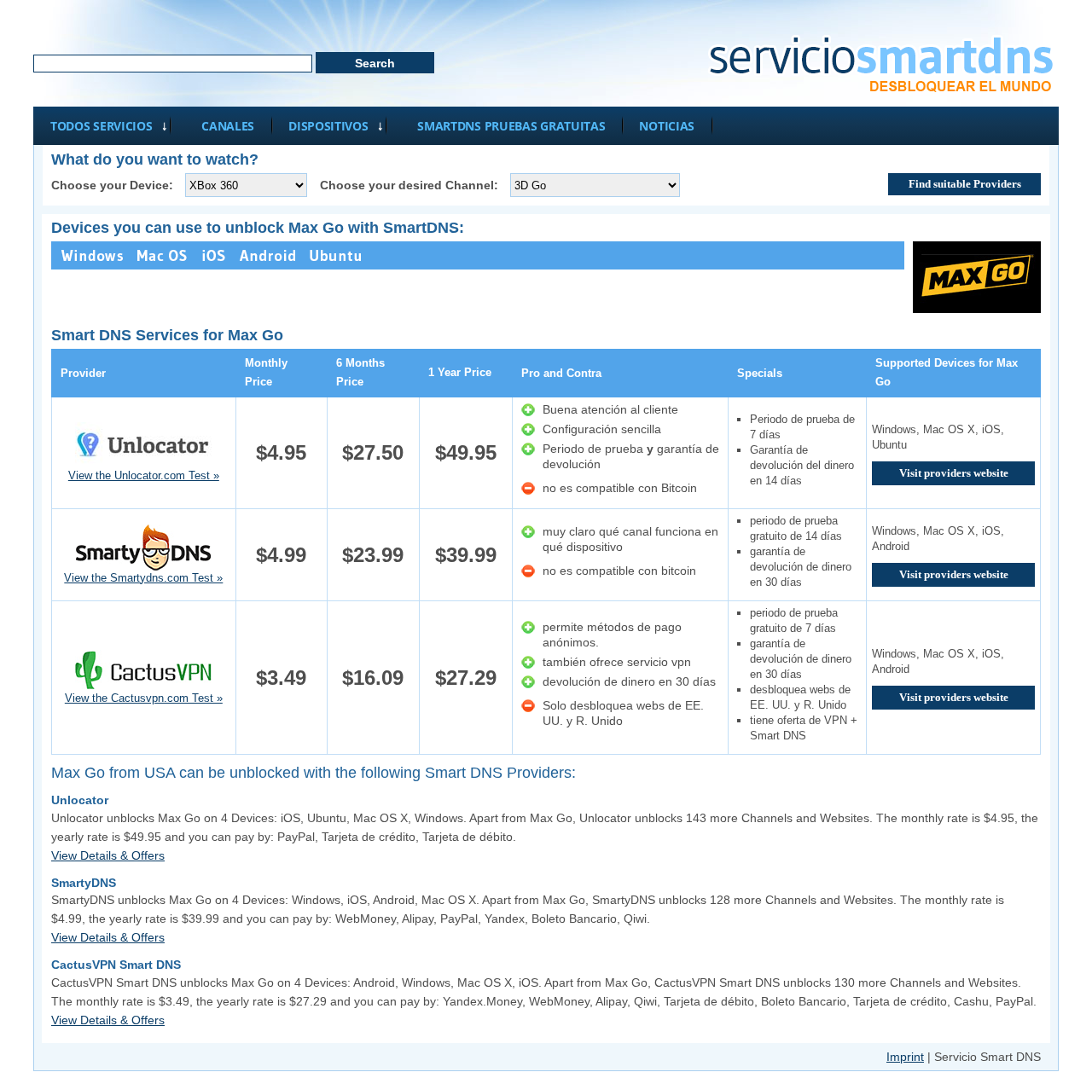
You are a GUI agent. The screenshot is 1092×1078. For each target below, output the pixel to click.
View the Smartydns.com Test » (143, 577)
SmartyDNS (83, 883)
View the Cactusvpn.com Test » (144, 698)
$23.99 (373, 554)
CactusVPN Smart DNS (116, 964)
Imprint (905, 1057)
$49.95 (466, 452)
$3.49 (281, 677)
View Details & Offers (108, 855)
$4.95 (281, 452)
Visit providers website (953, 473)
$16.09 (373, 677)
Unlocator (79, 800)
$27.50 (373, 452)
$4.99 (281, 554)
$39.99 (466, 554)
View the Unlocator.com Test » (143, 475)
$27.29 (466, 677)
